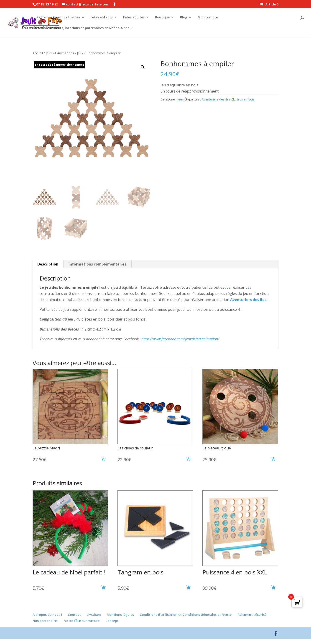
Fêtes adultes (134, 17)
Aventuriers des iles (247, 299)
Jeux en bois (246, 99)
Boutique (162, 17)
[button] (143, 67)
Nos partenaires (45, 621)
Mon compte (208, 17)
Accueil (38, 53)
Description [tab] (47, 264)
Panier (42, 17)
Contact (74, 614)
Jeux (80, 53)
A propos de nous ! (47, 614)
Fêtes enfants (102, 17)
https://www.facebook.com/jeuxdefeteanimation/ (180, 338)
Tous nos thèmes (66, 17)
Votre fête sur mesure (81, 621)
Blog (183, 17)
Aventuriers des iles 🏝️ (218, 99)
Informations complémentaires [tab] (97, 264)
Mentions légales (120, 614)
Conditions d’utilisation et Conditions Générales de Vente (186, 614)
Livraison (94, 614)
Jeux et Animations (60, 53)
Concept (112, 621)
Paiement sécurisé (251, 614)
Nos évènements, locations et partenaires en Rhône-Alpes (83, 28)
